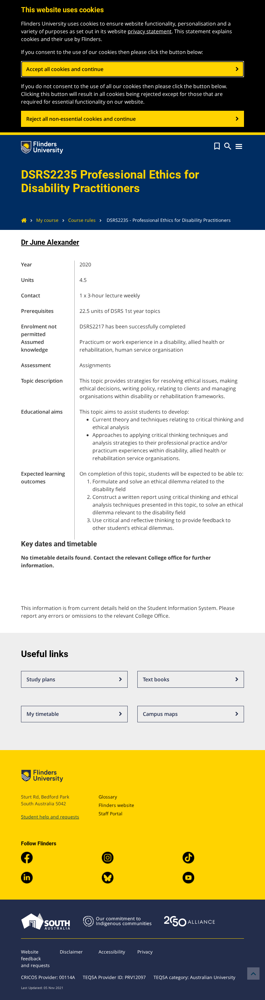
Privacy (145, 952)
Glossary (108, 797)
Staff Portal (110, 813)
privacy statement (150, 31)
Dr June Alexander (50, 242)
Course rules (82, 220)
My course (47, 220)
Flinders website (116, 805)
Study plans (40, 679)
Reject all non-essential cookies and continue (81, 118)
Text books (156, 679)
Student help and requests (50, 817)
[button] (217, 146)
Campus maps (160, 713)
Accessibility (112, 952)
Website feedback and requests (35, 958)
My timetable (42, 713)
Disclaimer (71, 952)
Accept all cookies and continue (64, 69)
